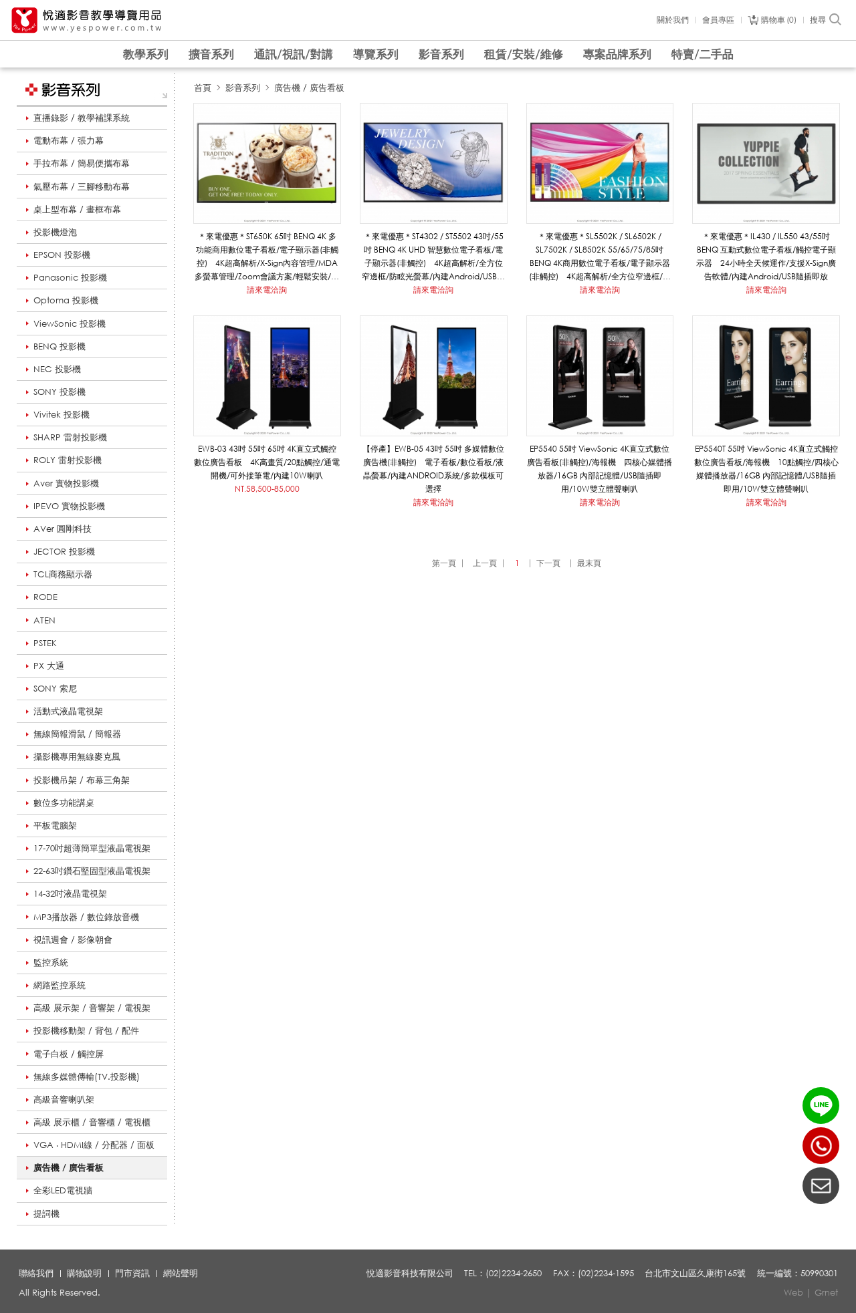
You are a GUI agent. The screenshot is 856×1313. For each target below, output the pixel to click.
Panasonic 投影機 (70, 277)
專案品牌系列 (617, 54)
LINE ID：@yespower (820, 1105)
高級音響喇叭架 (63, 1099)
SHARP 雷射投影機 (70, 437)
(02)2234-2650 (820, 1145)
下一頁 (548, 563)
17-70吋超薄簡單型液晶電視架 (91, 848)
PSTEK (45, 642)
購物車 (777, 20)
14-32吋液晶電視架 (70, 893)
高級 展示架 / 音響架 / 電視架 (91, 1007)
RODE (45, 596)
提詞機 (46, 1213)
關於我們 (673, 20)
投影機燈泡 (55, 232)
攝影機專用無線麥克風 (76, 756)
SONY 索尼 (55, 688)
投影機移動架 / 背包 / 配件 (86, 1030)
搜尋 (818, 20)
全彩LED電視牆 (62, 1190)
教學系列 (146, 54)
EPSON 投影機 (61, 254)
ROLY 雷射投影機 (67, 459)
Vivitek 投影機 (61, 414)
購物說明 (84, 1273)
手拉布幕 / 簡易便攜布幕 (81, 163)
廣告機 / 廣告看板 (68, 1167)
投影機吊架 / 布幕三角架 (81, 779)
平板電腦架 (55, 825)
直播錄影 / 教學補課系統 (81, 117)
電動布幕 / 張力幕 (68, 140)
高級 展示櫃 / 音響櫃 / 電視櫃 (91, 1122)
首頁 (202, 87)
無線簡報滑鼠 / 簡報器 (77, 733)
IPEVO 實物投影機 (69, 505)
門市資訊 (132, 1273)
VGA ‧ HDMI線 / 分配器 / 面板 (93, 1144)
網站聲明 (180, 1273)
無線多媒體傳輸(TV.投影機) (86, 1076)
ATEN (44, 620)
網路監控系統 (59, 985)
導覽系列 (376, 54)
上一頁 (485, 563)
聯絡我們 (36, 1273)
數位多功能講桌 (63, 802)
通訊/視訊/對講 (293, 54)
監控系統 (50, 962)
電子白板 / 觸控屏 (68, 1053)
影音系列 (441, 54)
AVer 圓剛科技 (62, 528)
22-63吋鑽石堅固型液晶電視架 (91, 870)
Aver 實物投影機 (66, 483)
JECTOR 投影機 (64, 551)
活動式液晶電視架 (68, 711)
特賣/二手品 (702, 54)
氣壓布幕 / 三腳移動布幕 (81, 186)
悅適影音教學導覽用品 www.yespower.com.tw (87, 20)
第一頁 (444, 563)
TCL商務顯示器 (62, 574)
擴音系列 (211, 54)
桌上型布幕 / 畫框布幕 (77, 209)
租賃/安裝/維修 (523, 54)
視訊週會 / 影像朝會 (72, 939)
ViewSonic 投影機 (69, 323)
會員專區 (718, 20)
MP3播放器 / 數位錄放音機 (86, 916)
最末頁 (589, 563)
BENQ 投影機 (59, 346)
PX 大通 (48, 665)
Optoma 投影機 (65, 300)
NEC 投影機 (57, 368)
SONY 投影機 (59, 391)
